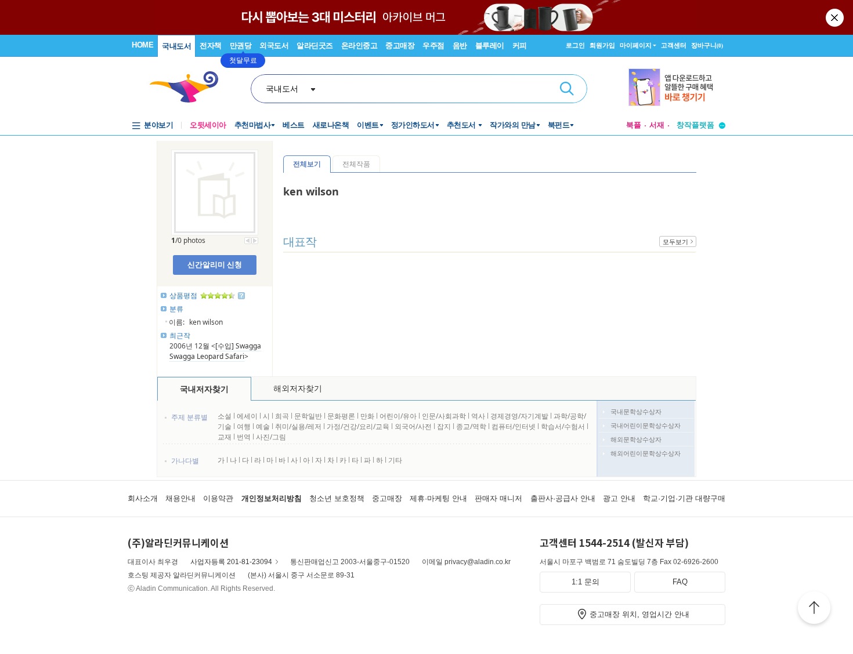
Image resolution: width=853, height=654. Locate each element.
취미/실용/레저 (298, 426)
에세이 (247, 416)
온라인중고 (359, 45)
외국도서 (273, 45)
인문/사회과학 (444, 416)
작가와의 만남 (513, 125)
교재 (225, 437)
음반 (460, 45)
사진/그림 (271, 437)
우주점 (433, 45)
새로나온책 (331, 125)
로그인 (575, 45)
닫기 (835, 17)
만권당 (241, 45)
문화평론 (341, 416)
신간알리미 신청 (214, 264)
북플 (633, 125)
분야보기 (158, 125)
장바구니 (707, 45)
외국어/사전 (413, 426)
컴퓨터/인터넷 (513, 426)
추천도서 (462, 125)
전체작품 (356, 164)
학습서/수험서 (563, 426)
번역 (244, 437)
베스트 (294, 125)
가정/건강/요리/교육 (358, 426)
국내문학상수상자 (636, 411)
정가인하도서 (413, 125)
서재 (656, 125)
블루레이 (489, 45)
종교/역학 (471, 426)
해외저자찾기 (297, 388)
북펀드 (559, 125)
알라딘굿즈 (315, 45)
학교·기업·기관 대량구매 (684, 498)
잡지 (445, 426)
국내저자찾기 (204, 388)
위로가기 (814, 609)
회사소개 (143, 498)
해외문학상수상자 (636, 439)
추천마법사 (252, 125)
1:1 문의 (585, 581)
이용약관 (218, 498)
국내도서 (176, 46)
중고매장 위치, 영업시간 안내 (639, 614)
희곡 (282, 416)
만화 (367, 416)
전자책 (211, 45)
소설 (225, 416)
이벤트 (368, 125)
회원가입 (602, 45)
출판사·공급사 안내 (562, 498)
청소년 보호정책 (336, 498)
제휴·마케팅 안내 (438, 498)
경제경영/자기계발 (519, 416)
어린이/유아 (398, 416)
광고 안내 (619, 498)
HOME (142, 45)
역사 (478, 416)
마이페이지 (636, 45)
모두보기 (675, 241)
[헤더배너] (676, 87)
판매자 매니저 (498, 498)
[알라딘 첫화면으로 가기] (189, 87)
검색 (567, 89)
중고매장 (399, 45)
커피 (519, 45)
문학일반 (308, 416)
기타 (395, 460)
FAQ (680, 581)
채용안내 (180, 498)
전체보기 (307, 164)
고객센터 (673, 45)
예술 (263, 426)
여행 (244, 426)
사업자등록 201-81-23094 (231, 562)
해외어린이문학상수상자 (645, 453)
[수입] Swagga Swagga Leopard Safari (215, 351)
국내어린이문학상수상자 (645, 425)
